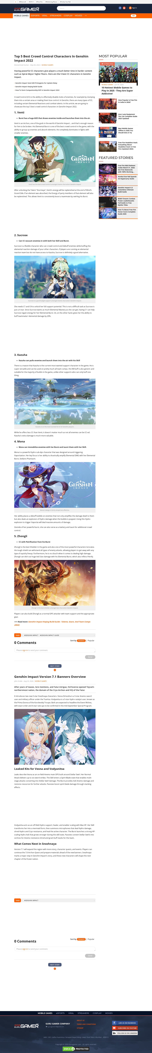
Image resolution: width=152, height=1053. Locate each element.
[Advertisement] (54, 36)
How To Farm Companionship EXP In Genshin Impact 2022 (37, 90)
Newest (81, 640)
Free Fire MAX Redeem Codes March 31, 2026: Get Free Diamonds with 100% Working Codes (126, 168)
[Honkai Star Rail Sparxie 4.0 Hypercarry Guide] (108, 180)
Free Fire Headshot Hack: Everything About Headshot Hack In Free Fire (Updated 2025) (128, 145)
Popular (91, 641)
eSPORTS (35, 16)
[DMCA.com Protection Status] (76, 1051)
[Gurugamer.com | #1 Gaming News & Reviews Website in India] (27, 9)
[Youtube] (124, 7)
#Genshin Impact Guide (49, 635)
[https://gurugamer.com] (26, 1026)
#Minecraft (22, 2)
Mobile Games (47, 65)
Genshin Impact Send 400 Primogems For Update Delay (36, 83)
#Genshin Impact (31, 635)
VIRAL (45, 16)
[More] (85, 15)
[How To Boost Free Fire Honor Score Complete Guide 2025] (108, 213)
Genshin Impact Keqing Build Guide (28, 87)
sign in (25, 650)
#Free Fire (39, 2)
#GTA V (31, 2)
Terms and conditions (86, 1024)
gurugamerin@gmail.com (56, 1027)
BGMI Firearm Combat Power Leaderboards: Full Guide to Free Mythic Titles (126, 202)
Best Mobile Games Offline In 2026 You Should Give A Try (125, 130)
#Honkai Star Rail (65, 2)
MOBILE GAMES (21, 16)
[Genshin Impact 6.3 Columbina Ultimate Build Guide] (108, 191)
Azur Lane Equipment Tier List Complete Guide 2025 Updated (127, 116)
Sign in (134, 8)
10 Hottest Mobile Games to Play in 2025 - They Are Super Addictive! (117, 90)
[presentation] (22, 635)
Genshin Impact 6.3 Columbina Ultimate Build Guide (126, 190)
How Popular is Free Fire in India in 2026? (127, 101)
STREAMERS (55, 16)
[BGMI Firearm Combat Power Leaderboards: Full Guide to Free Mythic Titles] (108, 202)
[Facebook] (120, 7)
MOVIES (78, 16)
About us (80, 1020)
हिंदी (133, 16)
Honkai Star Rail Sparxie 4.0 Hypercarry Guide (127, 178)
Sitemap (80, 1028)
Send (90, 657)
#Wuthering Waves (51, 2)
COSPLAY (68, 16)
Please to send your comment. (32, 650)
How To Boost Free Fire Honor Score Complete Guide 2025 (127, 212)
